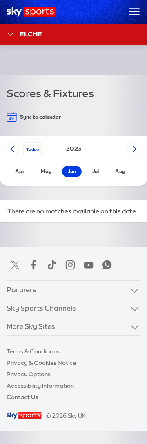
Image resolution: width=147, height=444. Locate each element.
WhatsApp (107, 264)
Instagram (70, 264)
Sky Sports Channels (41, 307)
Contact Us (22, 397)
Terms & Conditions (33, 351)
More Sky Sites (31, 326)
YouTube (88, 264)
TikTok (51, 264)
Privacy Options (29, 374)
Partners (21, 289)
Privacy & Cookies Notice (41, 363)
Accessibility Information (40, 385)
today (32, 149)
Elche (31, 34)
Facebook (33, 264)
